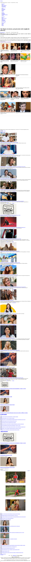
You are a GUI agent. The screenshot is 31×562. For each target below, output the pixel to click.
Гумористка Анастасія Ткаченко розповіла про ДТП (7, 548)
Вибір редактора (4, 431)
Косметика (3, 9)
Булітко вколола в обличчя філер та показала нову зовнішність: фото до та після (12, 532)
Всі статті (3, 16)
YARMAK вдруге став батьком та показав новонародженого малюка (9, 429)
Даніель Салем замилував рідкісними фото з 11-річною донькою (9, 142)
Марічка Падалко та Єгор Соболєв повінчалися (6, 300)
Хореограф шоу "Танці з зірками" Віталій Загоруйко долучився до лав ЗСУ (10, 238)
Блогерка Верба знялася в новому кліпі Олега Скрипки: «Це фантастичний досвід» (11, 377)
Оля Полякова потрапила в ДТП (4, 366)
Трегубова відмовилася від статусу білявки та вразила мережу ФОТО (9, 350)
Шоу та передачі (4, 5)
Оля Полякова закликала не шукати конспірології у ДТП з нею (9, 274)
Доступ (3, 12)
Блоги (3, 25)
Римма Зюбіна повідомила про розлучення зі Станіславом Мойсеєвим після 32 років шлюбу (13, 516)
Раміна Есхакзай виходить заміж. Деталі (7, 404)
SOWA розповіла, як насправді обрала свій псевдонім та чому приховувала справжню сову (12, 227)
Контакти (3, 13)
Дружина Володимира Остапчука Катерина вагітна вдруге (8, 178)
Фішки (3, 10)
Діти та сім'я (3, 22)
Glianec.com (14, 555)
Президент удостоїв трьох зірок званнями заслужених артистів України (10, 262)
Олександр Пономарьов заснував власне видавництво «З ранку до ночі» (13, 388)
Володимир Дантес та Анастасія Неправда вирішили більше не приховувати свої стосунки (12, 166)
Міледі (3, 15)
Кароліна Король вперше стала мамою (5, 519)
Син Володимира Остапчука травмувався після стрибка (8, 189)
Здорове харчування (5, 14)
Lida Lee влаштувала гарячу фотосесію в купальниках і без (8, 324)
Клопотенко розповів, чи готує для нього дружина (7, 154)
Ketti (7, 144)
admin (7, 216)
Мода (2, 8)
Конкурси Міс (4, 21)
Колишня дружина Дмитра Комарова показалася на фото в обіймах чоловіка (14, 412)
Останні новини (3, 414)
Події (2, 4)
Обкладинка (3, 19)
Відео (2, 24)
